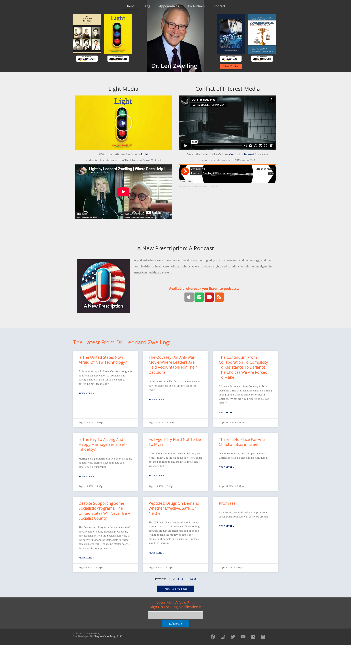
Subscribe (175, 623)
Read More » (86, 393)
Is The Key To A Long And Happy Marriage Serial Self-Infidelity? (103, 444)
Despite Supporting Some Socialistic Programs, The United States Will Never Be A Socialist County (104, 511)
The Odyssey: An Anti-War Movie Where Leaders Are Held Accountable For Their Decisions (173, 365)
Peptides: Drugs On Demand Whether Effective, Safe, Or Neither (174, 508)
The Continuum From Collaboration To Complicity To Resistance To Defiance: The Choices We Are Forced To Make (243, 367)
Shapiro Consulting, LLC (108, 636)
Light (144, 154)
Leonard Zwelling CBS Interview (204, 186)
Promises (227, 503)
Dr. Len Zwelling (174, 65)
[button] (123, 123)
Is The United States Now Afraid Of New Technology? (103, 360)
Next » (194, 579)
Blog (147, 6)
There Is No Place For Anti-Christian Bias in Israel (242, 442)
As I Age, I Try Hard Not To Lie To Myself (175, 442)
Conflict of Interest (241, 154)
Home (130, 6)
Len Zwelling (184, 186)
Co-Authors (196, 6)
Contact (219, 6)
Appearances (169, 6)
